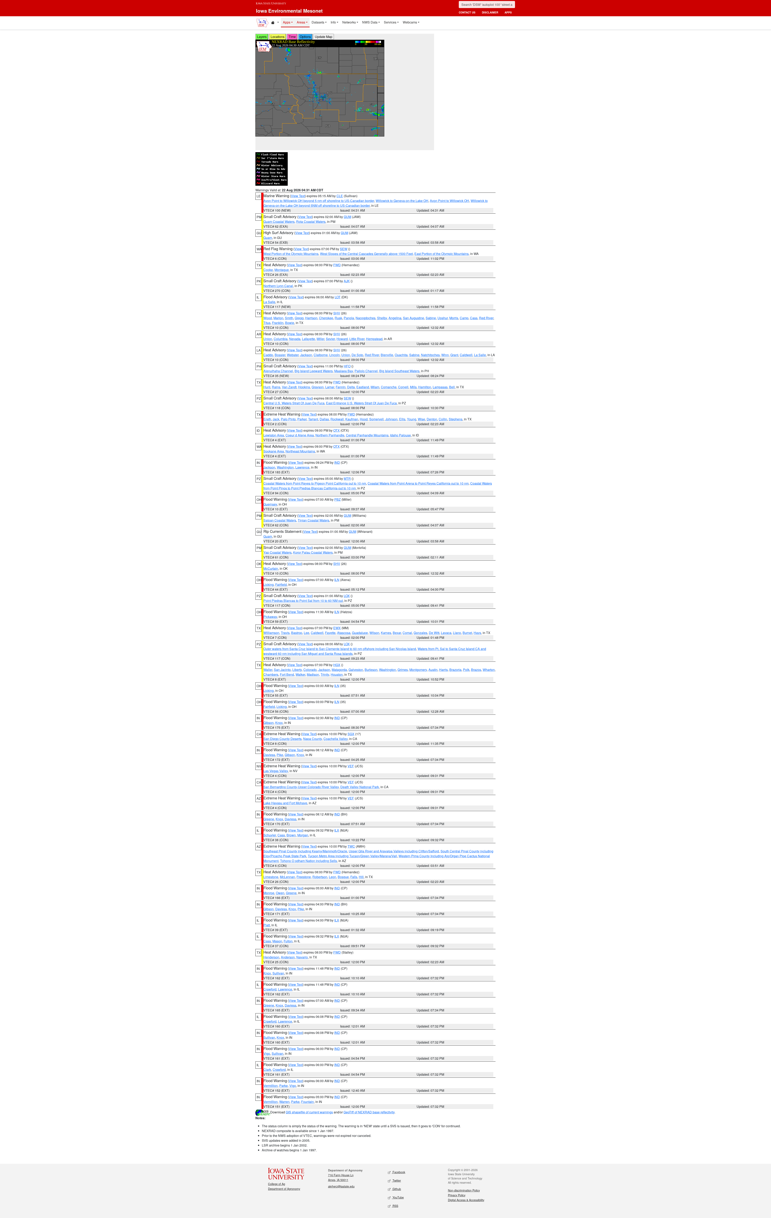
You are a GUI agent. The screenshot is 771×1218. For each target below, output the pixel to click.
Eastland (362, 387)
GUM (347, 216)
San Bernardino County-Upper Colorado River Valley (301, 787)
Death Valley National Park (359, 787)
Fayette (330, 632)
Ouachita (401, 355)
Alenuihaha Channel (278, 371)
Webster (293, 355)
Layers (262, 36)
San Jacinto (282, 669)
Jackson (306, 355)
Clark (267, 1069)
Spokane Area (273, 451)
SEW (343, 249)
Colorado (310, 669)
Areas (301, 22)
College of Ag (276, 1184)
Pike (280, 754)
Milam (375, 387)
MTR (347, 478)
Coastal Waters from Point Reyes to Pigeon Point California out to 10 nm (314, 483)
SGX (351, 734)
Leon (332, 877)
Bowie (289, 322)
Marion (278, 318)
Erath (267, 419)
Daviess (269, 754)
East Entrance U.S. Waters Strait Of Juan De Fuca (361, 403)
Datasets (318, 22)
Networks (349, 22)
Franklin (278, 322)
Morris (453, 318)
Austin (433, 669)
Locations (278, 36)
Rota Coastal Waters (310, 221)
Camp (464, 318)
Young (411, 419)
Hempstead (374, 338)
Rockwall (337, 419)
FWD (337, 265)
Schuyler (269, 835)
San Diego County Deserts (282, 738)
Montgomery (418, 669)
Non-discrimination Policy (464, 1190)
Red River (486, 318)
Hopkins (304, 387)
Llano (457, 632)
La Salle (269, 302)
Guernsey (270, 504)
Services (390, 22)
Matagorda (339, 669)
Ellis (402, 419)
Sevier (330, 338)
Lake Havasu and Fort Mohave (285, 803)
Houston (337, 674)
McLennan (287, 877)
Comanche (389, 387)
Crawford (269, 989)
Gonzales (420, 632)
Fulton (288, 941)
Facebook (398, 1172)
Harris (443, 669)
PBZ (337, 499)
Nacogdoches (365, 318)
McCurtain (270, 568)
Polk (466, 669)
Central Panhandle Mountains (367, 435)
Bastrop (296, 632)
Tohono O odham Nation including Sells (308, 860)
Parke (283, 1085)
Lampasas (440, 387)
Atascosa (343, 632)
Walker (300, 674)
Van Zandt (289, 387)
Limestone (270, 877)
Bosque (343, 877)
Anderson (288, 957)
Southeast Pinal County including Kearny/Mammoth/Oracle (305, 851)
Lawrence (302, 467)
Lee (306, 632)
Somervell (376, 419)
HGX (336, 665)
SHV (336, 313)
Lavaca (446, 632)
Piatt (266, 925)
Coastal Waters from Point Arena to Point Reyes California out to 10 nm (418, 483)
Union (267, 338)
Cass (473, 318)
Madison (313, 674)
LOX (347, 595)
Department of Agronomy (284, 1189)
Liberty (297, 669)
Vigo (266, 1053)
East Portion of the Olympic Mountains (441, 253)
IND (337, 462)
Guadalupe (360, 632)
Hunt (266, 387)
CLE (340, 196)
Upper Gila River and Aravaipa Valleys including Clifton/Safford (394, 851)
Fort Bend (287, 674)
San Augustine (413, 318)
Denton (432, 419)
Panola (349, 318)
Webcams (410, 22)
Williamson (271, 632)
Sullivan (278, 973)
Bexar (397, 632)
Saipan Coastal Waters (279, 520)
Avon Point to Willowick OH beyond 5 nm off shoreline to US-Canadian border (318, 200)
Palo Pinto (288, 419)
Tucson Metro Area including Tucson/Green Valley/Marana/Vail (352, 856)
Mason (277, 941)
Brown (291, 835)
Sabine (431, 318)
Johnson (391, 419)
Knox (279, 722)
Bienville (387, 355)
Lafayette (308, 338)
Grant (454, 355)
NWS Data (369, 22)
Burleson (371, 669)
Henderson (271, 957)
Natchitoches (430, 355)
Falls (353, 877)
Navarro (302, 957)
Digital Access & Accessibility (466, 1200)
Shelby (382, 318)
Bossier (280, 355)
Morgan (302, 835)
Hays (477, 632)
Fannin (341, 387)
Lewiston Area (273, 435)
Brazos (476, 669)
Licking (268, 584)
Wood (267, 318)
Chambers (270, 674)
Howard (342, 338)
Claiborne (321, 355)
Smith (289, 318)
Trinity (325, 674)
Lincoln (334, 355)
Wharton (489, 669)
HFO (347, 366)
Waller (267, 669)
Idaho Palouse (400, 435)
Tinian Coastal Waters (313, 520)
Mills (413, 387)
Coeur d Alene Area (300, 435)
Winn (445, 355)
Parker (302, 419)
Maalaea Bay (343, 371)
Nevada (294, 338)
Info (333, 22)
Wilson (374, 632)
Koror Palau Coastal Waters (313, 552)
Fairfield (281, 584)
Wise (421, 419)
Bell (452, 387)
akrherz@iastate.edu (341, 1186)
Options (305, 36)
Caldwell (466, 355)
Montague (281, 269)
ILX (336, 830)
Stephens (455, 419)
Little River (356, 338)
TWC (351, 846)
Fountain (307, 1101)
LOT (338, 297)
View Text (298, 196)
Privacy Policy (456, 1195)
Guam (267, 237)
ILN (336, 579)
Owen (280, 893)
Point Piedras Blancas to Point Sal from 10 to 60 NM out (303, 600)
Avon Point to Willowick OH (449, 200)
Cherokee (326, 318)
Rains (276, 387)
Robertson (319, 877)
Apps (286, 22)
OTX (336, 430)
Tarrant (313, 419)
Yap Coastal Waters (277, 552)
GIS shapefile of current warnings (309, 1112)
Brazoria (455, 669)
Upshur (443, 318)
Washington (285, 467)
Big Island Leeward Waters (314, 371)
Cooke (268, 269)
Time (292, 36)
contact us (467, 12)
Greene (268, 819)
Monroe (268, 893)
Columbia (281, 338)
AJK (347, 281)
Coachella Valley (335, 738)
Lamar (329, 387)
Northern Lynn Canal (278, 285)
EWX (337, 628)
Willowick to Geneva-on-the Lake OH (402, 200)
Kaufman (351, 419)
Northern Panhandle (329, 435)
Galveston (356, 669)
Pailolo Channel (366, 371)
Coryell (403, 387)
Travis (285, 632)
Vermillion (270, 1085)
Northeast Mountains (300, 451)
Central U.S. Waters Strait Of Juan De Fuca (293, 403)
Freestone (304, 877)
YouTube (398, 1197)
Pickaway (270, 616)
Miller (320, 338)
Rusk (338, 318)
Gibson (268, 722)
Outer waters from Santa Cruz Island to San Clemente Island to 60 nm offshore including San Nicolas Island (339, 648)
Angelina (395, 318)
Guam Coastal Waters (279, 221)
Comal (407, 632)
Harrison (311, 318)
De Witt (434, 632)
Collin (443, 419)
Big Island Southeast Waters (399, 371)
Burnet (467, 632)
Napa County (312, 738)
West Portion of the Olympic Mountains (290, 253)
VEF (351, 766)
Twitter (396, 1180)
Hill (361, 877)
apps (508, 12)
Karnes (386, 632)
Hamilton (424, 387)
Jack (276, 419)
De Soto (357, 355)
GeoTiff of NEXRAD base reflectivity (369, 1112)
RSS (395, 1206)
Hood (364, 419)
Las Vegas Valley (275, 771)
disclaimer (490, 12)
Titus (266, 322)
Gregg (299, 318)
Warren (284, 1101)
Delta (351, 387)
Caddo (268, 355)
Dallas (324, 419)
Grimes (403, 669)
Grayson (318, 387)
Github (396, 1189)
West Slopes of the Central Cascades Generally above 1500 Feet (366, 253)
